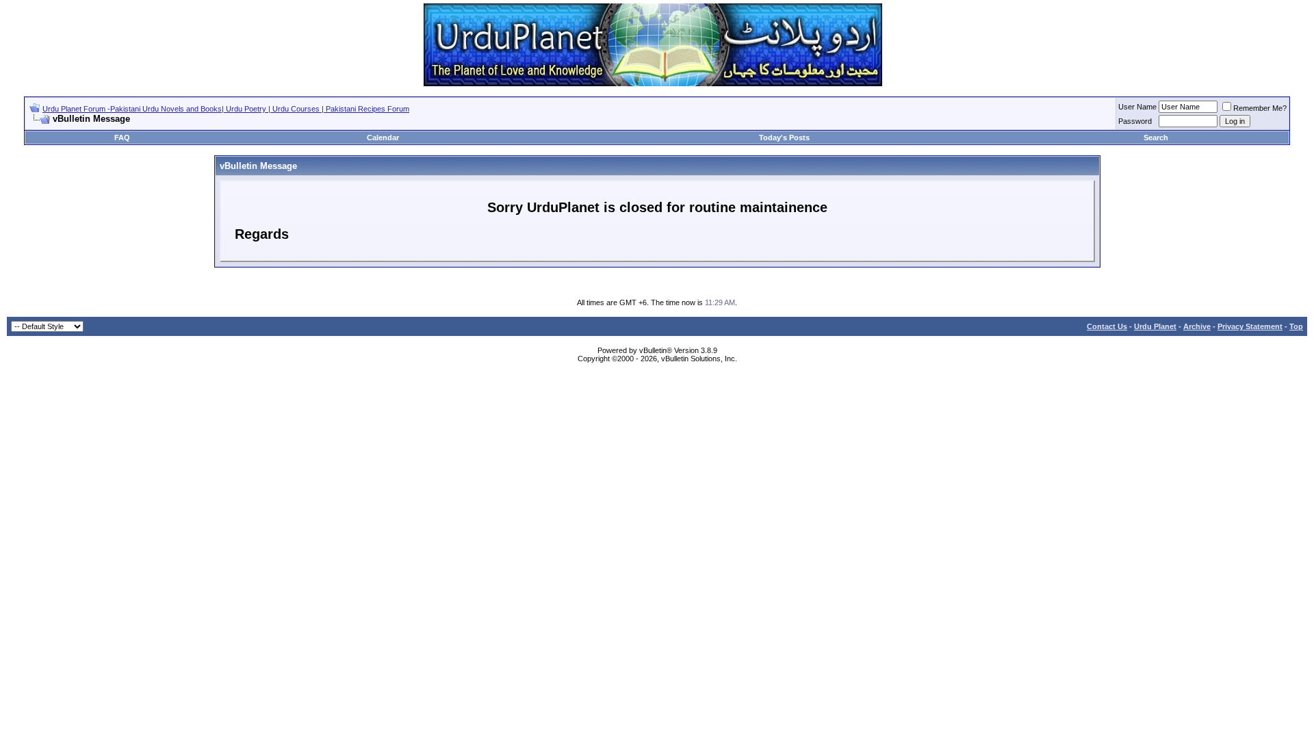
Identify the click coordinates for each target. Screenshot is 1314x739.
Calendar (383, 137)
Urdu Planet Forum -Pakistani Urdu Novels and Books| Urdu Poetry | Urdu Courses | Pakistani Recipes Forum (225, 109)
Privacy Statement (1250, 326)
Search (1156, 137)
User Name (1137, 107)
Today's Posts (784, 137)
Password (1135, 121)
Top (1296, 326)
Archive (1197, 326)
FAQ (122, 137)
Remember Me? (1260, 108)
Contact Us (1107, 326)
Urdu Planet (1155, 326)
